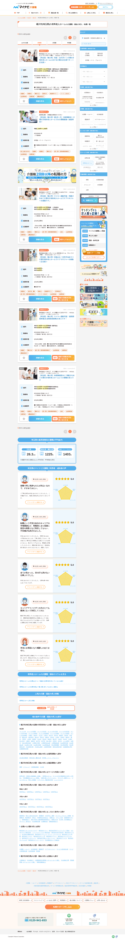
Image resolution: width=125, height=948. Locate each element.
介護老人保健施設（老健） (33, 776)
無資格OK (28, 817)
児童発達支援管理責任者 (41, 886)
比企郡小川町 (28, 745)
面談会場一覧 (55, 13)
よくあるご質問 (51, 900)
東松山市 (24, 737)
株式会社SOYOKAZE (58, 832)
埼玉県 (36, 479)
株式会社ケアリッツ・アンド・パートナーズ (48, 834)
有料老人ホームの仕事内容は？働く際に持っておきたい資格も (38, 687)
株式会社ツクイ (43, 830)
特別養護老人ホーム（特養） (31, 778)
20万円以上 (30, 799)
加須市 (66, 735)
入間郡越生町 (55, 743)
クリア (102, 200)
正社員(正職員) (23, 758)
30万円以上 (46, 799)
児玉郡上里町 (39, 747)
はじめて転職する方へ (93, 257)
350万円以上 (40, 806)
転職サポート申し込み (62, 907)
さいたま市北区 (41, 731)
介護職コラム (89, 900)
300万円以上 (31, 806)
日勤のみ (52, 817)
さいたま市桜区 (32, 733)
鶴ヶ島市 (49, 741)
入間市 (29, 739)
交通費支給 (44, 821)
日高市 (55, 741)
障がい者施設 (32, 780)
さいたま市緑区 (64, 733)
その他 (42, 767)
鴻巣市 (47, 737)
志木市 (39, 739)
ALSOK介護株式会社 (28, 834)
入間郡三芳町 (36, 743)
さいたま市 (22, 731)
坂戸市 (38, 741)
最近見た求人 (109, 13)
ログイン (105, 7)
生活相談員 (34, 849)
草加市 (62, 737)
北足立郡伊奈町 (26, 743)
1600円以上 (54, 792)
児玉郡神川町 (30, 747)
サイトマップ (38, 900)
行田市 (46, 735)
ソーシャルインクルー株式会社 (41, 832)
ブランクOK (59, 817)
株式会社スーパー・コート (36, 840)
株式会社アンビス (62, 838)
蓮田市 (33, 741)
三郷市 (28, 741)
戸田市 (24, 739)
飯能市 (61, 735)
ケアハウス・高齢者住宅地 (45, 780)
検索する (89, 200)
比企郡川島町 (37, 745)
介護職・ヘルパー (24, 849)
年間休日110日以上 (42, 817)
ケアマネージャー (50, 849)
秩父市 (51, 735)
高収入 (34, 817)
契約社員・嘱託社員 (35, 758)
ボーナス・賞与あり (25, 821)
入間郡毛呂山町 (45, 743)
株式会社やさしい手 (39, 836)
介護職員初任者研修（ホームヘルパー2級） (47, 860)
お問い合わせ (101, 900)
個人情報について (75, 900)
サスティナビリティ (45, 931)
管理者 (38, 851)
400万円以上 (49, 806)
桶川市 (87, 43)
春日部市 (31, 737)
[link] (25, 43)
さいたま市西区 (31, 731)
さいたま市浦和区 (44, 733)
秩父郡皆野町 (64, 745)
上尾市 (57, 737)
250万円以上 (23, 806)
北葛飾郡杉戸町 (67, 747)
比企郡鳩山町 (46, 745)
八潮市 (70, 739)
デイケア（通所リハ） (64, 778)
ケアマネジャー (59, 883)
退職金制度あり (53, 821)
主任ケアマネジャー (72, 883)
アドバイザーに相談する (34, 502)
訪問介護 (22, 776)
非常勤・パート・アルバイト (50, 758)
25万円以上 (38, 799)
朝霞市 (34, 739)
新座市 (50, 739)
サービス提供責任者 (62, 849)
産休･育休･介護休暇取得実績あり (40, 819)
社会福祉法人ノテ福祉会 (52, 840)
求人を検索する (73, 13)
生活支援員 (31, 851)
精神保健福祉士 (41, 862)
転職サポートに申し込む (82, 7)
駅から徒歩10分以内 (32, 815)
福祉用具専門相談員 (71, 886)
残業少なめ (55, 819)
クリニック (26, 767)
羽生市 (42, 737)
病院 (20, 767)
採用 (53, 931)
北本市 (65, 739)
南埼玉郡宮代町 (57, 747)
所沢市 (56, 735)
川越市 (30, 735)
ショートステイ (58, 780)
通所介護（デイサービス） (49, 778)
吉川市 (60, 741)
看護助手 (41, 849)
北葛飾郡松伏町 (23, 749)
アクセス (35, 931)
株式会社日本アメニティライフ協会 (59, 830)
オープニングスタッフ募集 (63, 815)
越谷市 (67, 737)
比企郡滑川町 (64, 743)
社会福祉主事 (65, 860)
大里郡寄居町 (48, 747)
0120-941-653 (38, 920)
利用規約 (63, 900)
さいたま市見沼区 (64, 731)
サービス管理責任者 (57, 886)
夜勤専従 (22, 815)
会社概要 (29, 931)
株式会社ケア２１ (51, 836)
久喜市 (60, 739)
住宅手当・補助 (49, 815)
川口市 (41, 735)
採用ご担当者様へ (24, 900)
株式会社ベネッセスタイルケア (28, 830)
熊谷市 (35, 735)
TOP (18, 13)
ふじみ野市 (66, 741)
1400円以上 (46, 792)
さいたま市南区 (54, 733)
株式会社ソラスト (27, 836)
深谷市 (52, 737)
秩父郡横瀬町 (55, 745)
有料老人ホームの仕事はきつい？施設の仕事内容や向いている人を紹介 (41, 681)
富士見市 (22, 741)
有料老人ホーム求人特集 (27, 700)
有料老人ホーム (47, 776)
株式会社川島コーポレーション (46, 838)
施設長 (96, 883)
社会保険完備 (36, 821)
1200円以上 (38, 792)
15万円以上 (22, 799)
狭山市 (37, 737)
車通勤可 (41, 815)
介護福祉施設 (35, 767)
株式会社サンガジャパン (29, 838)
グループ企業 (60, 931)
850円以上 (22, 792)
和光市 (44, 739)
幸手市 (43, 741)
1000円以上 (30, 792)
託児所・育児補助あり (65, 819)
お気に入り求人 (91, 13)
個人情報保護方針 (70, 931)
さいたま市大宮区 (53, 731)
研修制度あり (26, 819)
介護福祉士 (22, 860)
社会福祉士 (30, 860)
